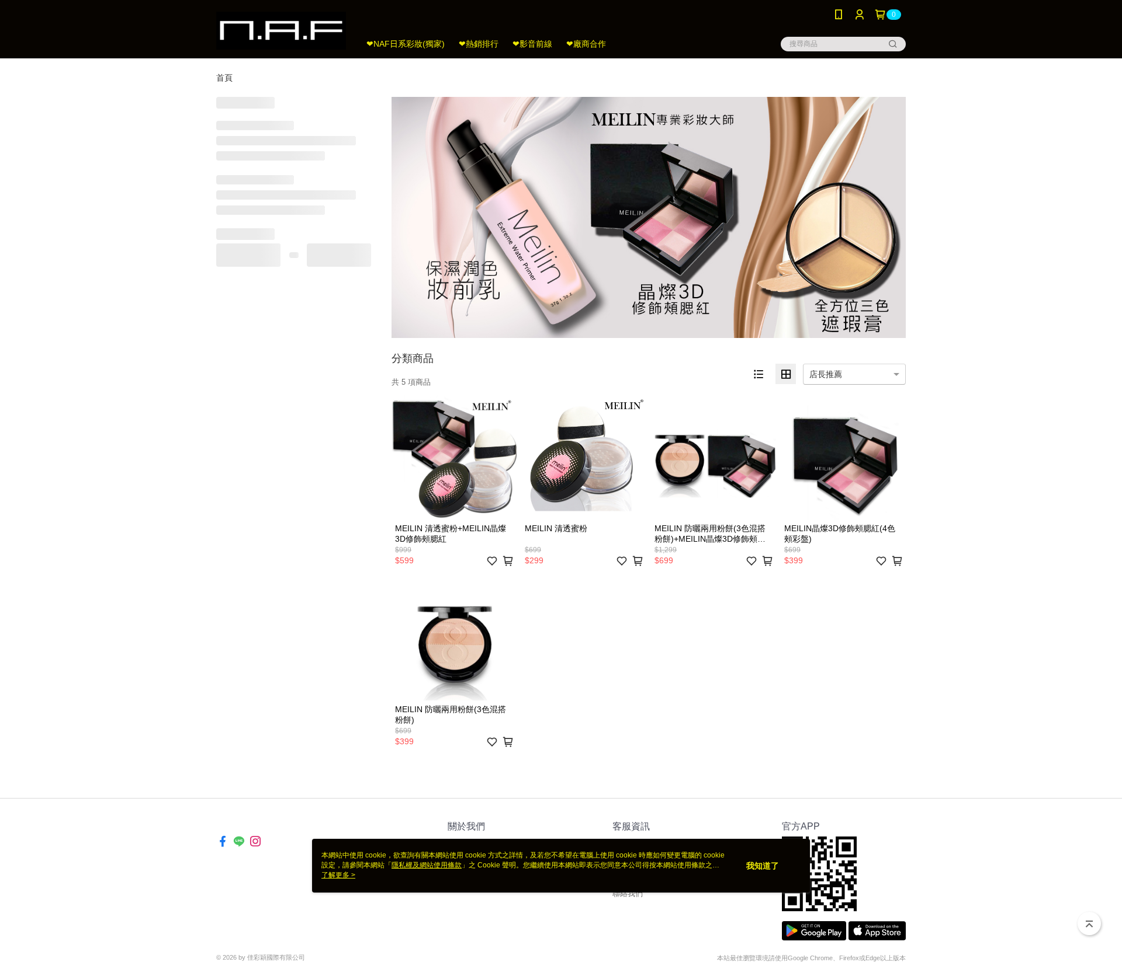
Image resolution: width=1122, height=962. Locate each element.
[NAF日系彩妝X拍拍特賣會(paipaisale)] (281, 31)
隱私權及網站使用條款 (427, 865)
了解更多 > (338, 875)
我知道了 (762, 865)
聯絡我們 (627, 893)
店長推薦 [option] (825, 374)
